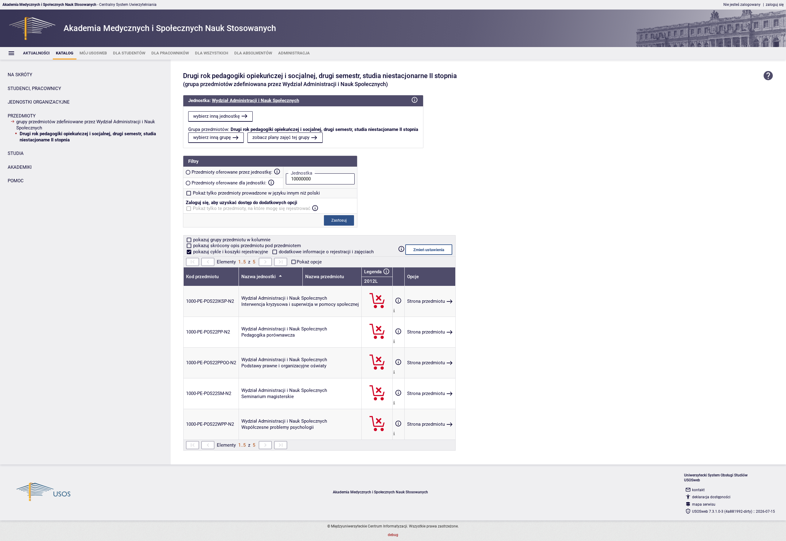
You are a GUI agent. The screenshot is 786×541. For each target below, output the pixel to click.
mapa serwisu (703, 504)
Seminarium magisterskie (267, 396)
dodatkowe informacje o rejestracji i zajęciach (326, 252)
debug (393, 535)
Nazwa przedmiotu (324, 276)
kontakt (698, 490)
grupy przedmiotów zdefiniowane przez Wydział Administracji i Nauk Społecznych (85, 125)
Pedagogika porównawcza (268, 335)
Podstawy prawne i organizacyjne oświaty (283, 366)
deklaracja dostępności (711, 497)
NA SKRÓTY (20, 74)
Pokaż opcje (309, 262)
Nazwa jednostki (259, 276)
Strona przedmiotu (426, 301)
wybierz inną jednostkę (216, 116)
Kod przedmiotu (202, 276)
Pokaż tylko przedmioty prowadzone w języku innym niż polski (256, 193)
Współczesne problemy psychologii (277, 427)
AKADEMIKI (20, 167)
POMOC (16, 181)
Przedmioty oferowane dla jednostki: (229, 183)
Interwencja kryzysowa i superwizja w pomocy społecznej (300, 304)
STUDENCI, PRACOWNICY (34, 88)
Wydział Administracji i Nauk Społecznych (255, 100)
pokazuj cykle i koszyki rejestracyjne (230, 252)
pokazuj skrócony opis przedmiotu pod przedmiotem (246, 245)
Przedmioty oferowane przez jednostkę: (232, 172)
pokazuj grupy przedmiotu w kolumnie (231, 240)
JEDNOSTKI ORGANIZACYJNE (39, 102)
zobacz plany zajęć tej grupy (280, 137)
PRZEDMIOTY (22, 116)
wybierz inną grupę (212, 137)
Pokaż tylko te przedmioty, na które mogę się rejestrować (251, 208)
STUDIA (16, 153)
